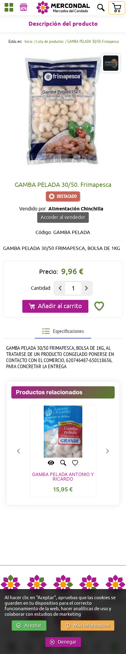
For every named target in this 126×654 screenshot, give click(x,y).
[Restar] (59, 288)
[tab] (63, 331)
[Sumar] (86, 288)
